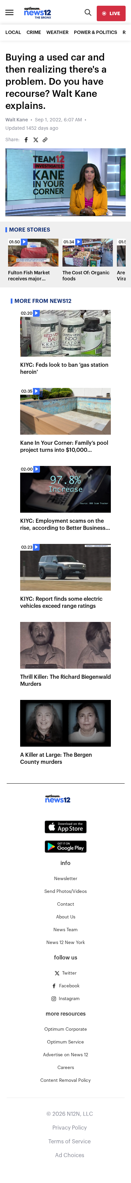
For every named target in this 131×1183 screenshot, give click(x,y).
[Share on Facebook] (26, 140)
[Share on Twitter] (35, 140)
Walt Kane (16, 120)
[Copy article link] (45, 140)
